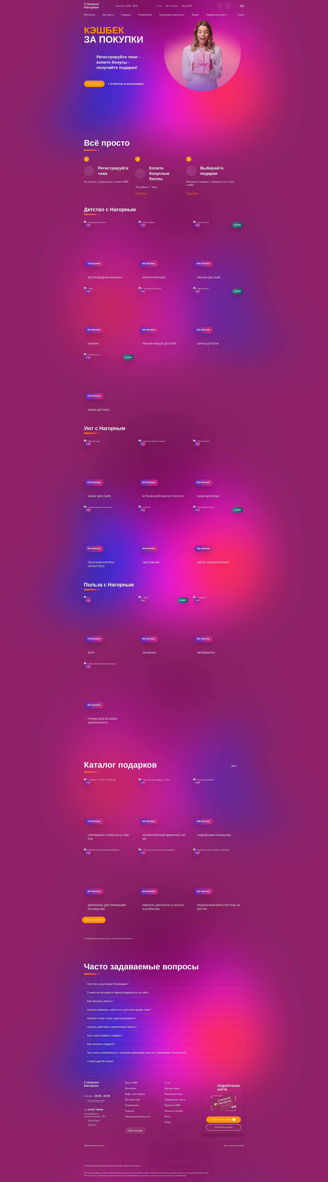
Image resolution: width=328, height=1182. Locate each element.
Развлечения (145, 14)
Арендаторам (172, 1088)
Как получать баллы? (100, 1001)
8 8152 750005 (95, 1109)
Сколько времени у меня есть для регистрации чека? (119, 1009)
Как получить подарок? (101, 1044)
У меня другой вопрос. (100, 1061)
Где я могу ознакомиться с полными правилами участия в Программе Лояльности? (137, 1052)
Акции (195, 14)
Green (241, 14)
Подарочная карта (216, 14)
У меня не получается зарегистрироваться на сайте (118, 992)
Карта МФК (187, 5)
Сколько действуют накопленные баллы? (112, 1026)
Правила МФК (172, 1105)
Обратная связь (135, 1130)
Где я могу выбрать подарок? (104, 1035)
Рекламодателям (174, 1094)
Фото (167, 1116)
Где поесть (108, 14)
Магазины (89, 14)
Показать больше (93, 920)
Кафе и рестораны (135, 1094)
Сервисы (126, 14)
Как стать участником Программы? (108, 984)
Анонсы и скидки (174, 1110)
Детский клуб (132, 1099)
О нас (159, 5)
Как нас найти (172, 5)
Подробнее (141, 193)
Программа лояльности (171, 14)
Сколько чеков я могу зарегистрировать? (111, 1018)
